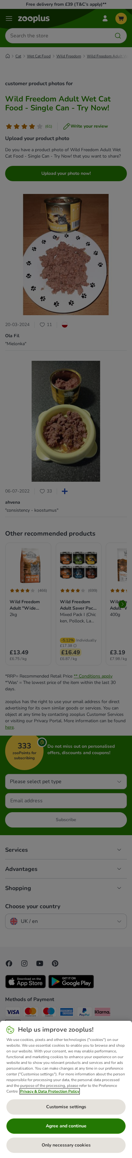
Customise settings (66, 1107)
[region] (66, 1089)
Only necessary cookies (66, 1145)
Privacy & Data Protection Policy (49, 1091)
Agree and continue (66, 1126)
